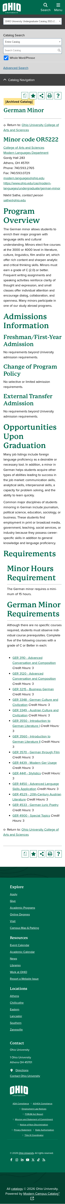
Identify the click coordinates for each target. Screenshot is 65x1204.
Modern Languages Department (25, 152)
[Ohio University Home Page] (19, 1090)
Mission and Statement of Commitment (34, 1119)
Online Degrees (20, 914)
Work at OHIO (18, 972)
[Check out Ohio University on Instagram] (16, 1160)
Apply (13, 894)
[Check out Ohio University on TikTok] (38, 1160)
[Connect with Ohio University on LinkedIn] (22, 1160)
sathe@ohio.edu (14, 200)
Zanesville (16, 1029)
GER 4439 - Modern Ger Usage (34, 762)
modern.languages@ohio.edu (23, 178)
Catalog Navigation (21, 80)
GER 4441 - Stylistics (26, 773)
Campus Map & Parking (24, 928)
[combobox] (32, 21)
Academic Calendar (22, 952)
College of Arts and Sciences (23, 147)
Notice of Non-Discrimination (34, 1124)
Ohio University (26, 1153)
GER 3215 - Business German (33, 689)
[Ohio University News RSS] (44, 1160)
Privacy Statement (22, 1129)
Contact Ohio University (25, 1076)
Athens (14, 996)
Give (13, 901)
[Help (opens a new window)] (58, 95)
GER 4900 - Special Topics (31, 815)
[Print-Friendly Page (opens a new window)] (49, 95)
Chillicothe (17, 1003)
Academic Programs (22, 908)
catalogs (17, 1188)
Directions (22, 1070)
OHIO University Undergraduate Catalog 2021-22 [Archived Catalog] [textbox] (31, 21)
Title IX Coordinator (34, 1135)
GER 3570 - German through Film (36, 752)
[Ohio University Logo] (12, 12)
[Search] (59, 50)
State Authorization (44, 1129)
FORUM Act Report (34, 1114)
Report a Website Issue (24, 979)
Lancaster (16, 1016)
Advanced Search (15, 68)
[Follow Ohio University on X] (33, 1160)
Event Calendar (19, 945)
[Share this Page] (41, 95)
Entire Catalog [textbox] (12, 41)
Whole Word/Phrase (22, 58)
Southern (15, 1023)
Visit (13, 921)
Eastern (14, 1009)
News (13, 958)
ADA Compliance (21, 1103)
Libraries (15, 965)
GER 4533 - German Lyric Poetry (35, 804)
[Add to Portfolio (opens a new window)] (33, 95)
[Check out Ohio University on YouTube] (27, 1160)
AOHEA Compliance (42, 1103)
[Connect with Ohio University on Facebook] (11, 1160)
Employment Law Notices (34, 1108)
